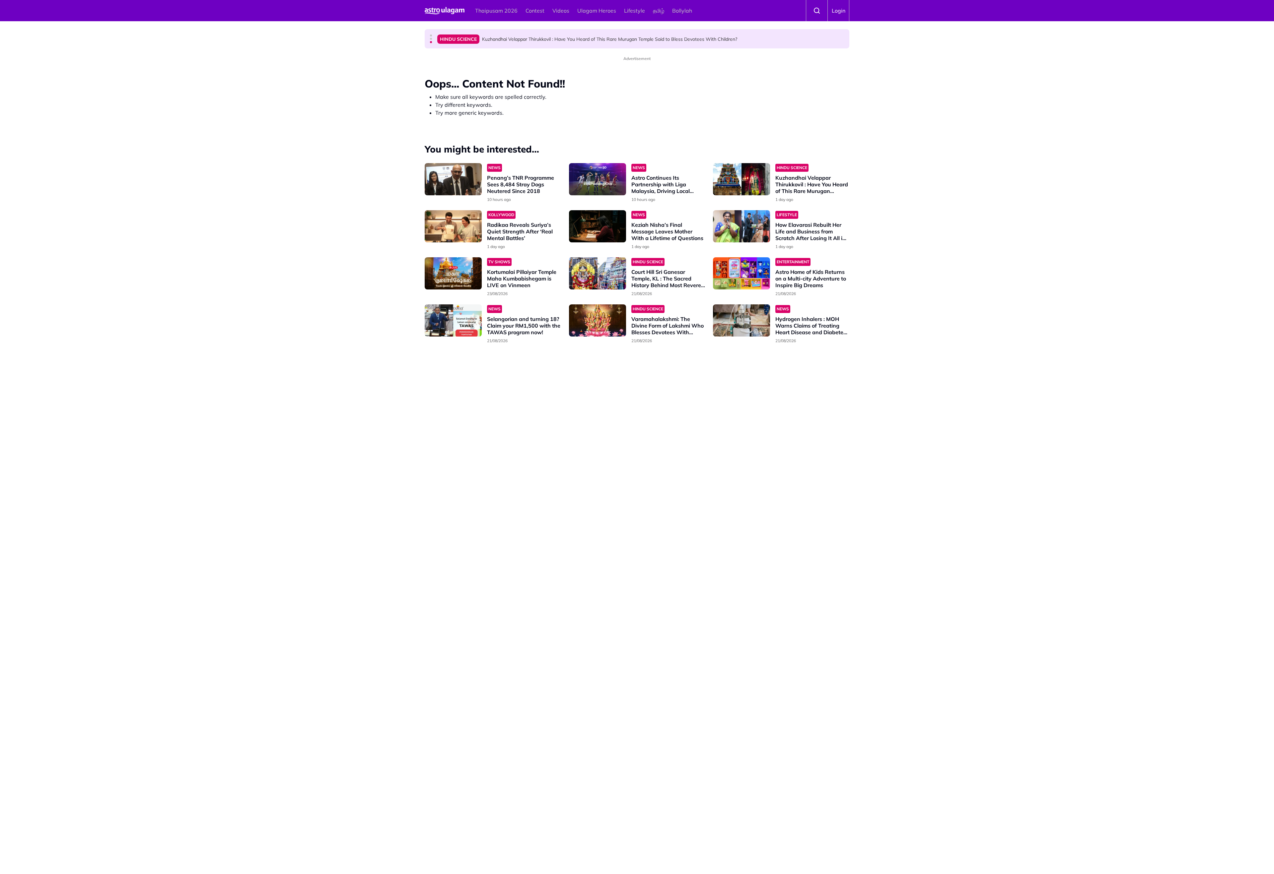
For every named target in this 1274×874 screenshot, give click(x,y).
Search (816, 10)
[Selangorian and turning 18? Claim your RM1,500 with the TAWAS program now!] (453, 320)
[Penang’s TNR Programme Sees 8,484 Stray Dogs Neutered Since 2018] (453, 179)
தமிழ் (658, 10)
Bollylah (682, 10)
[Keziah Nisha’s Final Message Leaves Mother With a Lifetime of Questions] (597, 226)
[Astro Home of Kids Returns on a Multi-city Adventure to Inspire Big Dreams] (741, 273)
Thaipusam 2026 (496, 10)
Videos (560, 10)
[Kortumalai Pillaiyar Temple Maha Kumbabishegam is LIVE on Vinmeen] (453, 273)
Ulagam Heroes (596, 10)
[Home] (444, 10)
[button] (431, 35)
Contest (535, 10)
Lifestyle (634, 10)
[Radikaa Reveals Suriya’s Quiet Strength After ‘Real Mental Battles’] (453, 226)
